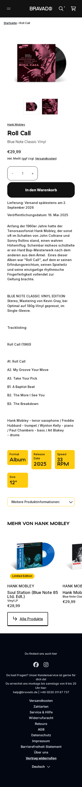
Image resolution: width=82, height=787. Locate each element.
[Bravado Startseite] (40, 8)
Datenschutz (41, 735)
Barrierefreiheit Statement (41, 746)
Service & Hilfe (41, 712)
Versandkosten (45, 158)
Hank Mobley (16, 124)
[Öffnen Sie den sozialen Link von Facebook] (36, 665)
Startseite (10, 23)
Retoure (41, 724)
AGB (41, 729)
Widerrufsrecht (41, 718)
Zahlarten (41, 706)
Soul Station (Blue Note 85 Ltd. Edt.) (32, 595)
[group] (31, 106)
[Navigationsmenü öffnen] (9, 9)
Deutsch (38, 766)
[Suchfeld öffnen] (60, 8)
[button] (41, 502)
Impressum (41, 741)
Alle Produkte (31, 619)
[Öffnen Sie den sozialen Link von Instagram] (46, 665)
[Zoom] (41, 62)
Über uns (41, 752)
